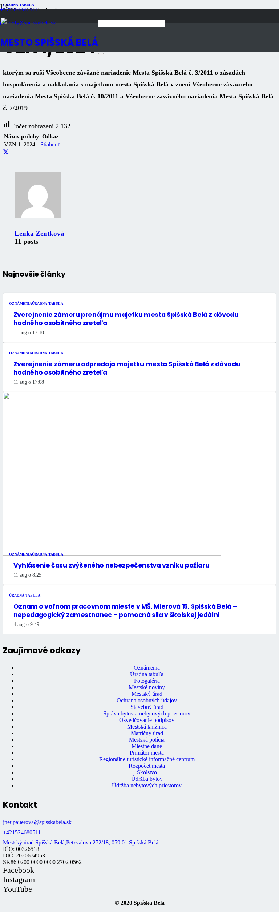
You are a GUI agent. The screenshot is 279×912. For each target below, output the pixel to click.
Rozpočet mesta (147, 766)
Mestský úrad (147, 694)
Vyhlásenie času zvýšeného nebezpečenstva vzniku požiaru (111, 565)
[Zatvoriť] (101, 54)
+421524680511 (22, 832)
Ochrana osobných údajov (147, 700)
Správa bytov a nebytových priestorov (146, 713)
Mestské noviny (147, 687)
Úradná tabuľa (146, 674)
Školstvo (147, 772)
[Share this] (6, 152)
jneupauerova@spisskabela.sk (37, 822)
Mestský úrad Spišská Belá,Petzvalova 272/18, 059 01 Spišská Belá (80, 842)
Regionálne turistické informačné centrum (147, 759)
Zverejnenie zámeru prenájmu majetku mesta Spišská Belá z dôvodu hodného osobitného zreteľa (126, 318)
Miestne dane (147, 746)
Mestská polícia (147, 740)
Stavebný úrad (146, 707)
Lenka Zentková (39, 233)
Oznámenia (147, 668)
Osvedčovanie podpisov (146, 720)
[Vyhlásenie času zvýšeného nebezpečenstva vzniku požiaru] (112, 553)
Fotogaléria (147, 681)
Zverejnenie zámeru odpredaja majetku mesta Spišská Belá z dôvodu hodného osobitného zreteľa (126, 368)
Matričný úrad (147, 733)
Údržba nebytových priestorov (147, 785)
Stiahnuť (50, 144)
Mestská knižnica (147, 726)
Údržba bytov (147, 779)
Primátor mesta (147, 753)
